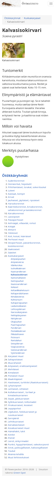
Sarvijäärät (13, 418)
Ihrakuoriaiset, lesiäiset (20, 405)
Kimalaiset (13, 372)
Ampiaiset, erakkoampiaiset (22, 366)
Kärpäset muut (15, 356)
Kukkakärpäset (32, 18)
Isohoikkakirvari (18, 268)
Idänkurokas (16, 265)
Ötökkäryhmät (12, 18)
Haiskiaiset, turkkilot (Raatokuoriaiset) (28, 382)
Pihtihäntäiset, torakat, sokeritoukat (27, 187)
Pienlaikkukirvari (18, 331)
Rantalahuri (16, 340)
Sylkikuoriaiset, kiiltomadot (22, 402)
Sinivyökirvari (17, 343)
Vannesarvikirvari (19, 349)
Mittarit (12, 229)
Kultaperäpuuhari (19, 302)
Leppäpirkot (14, 408)
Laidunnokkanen (18, 305)
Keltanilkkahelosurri (20, 290)
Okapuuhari (16, 321)
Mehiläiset (13, 369)
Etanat (11, 437)
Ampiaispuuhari (18, 258)
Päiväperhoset (15, 219)
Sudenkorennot (16, 180)
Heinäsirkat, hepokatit (20, 184)
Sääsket (12, 252)
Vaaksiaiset (14, 249)
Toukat (11, 450)
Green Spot (20, 472)
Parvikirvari (16, 327)
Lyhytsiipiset (14, 385)
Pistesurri (15, 337)
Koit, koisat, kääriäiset (19, 236)
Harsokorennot (16, 203)
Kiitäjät (11, 226)
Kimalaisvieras (17, 296)
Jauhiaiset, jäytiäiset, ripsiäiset (23, 200)
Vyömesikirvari (18, 352)
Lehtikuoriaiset (16, 421)
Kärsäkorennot (16, 213)
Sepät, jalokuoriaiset (18, 398)
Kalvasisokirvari (19, 274)
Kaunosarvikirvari (19, 284)
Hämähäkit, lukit (16, 431)
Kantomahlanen (18, 277)
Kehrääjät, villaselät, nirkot (22, 223)
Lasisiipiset (14, 216)
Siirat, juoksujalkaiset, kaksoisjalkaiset (28, 447)
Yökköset (13, 232)
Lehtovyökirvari (18, 309)
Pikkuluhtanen (17, 334)
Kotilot (11, 434)
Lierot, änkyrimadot (18, 441)
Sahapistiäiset (15, 359)
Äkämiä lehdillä (16, 454)
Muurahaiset (14, 362)
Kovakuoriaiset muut (19, 428)
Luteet (11, 190)
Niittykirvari (16, 318)
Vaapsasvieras (17, 346)
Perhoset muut (16, 239)
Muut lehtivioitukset (18, 457)
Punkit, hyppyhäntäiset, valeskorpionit (28, 444)
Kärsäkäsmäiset (16, 424)
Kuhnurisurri (16, 299)
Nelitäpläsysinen (18, 315)
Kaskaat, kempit (16, 193)
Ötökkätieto (30, 3)
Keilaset (14, 287)
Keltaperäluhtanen (19, 293)
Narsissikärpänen (19, 312)
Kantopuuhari (17, 280)
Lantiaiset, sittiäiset (18, 388)
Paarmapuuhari (18, 324)
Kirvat (11, 197)
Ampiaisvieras (17, 262)
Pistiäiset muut (16, 375)
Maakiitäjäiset (15, 379)
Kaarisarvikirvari (18, 271)
